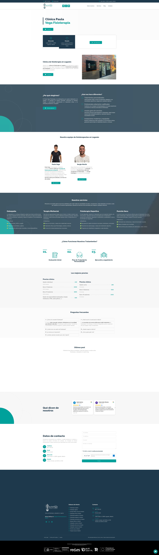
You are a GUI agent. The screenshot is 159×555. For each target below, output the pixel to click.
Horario (49, 459)
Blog (105, 6)
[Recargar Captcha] (114, 456)
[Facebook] (63, 6)
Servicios (99, 6)
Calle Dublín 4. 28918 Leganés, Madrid (56, 456)
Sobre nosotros (90, 6)
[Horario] (44, 460)
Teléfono (49, 445)
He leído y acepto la (93, 451)
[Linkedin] (69, 6)
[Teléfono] (44, 446)
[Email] (44, 451)
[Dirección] (44, 455)
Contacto (110, 6)
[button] (115, 408)
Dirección (49, 454)
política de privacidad (98, 451)
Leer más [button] (97, 412)
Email (48, 450)
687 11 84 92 (50, 447)
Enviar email (50, 452)
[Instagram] (66, 6)
